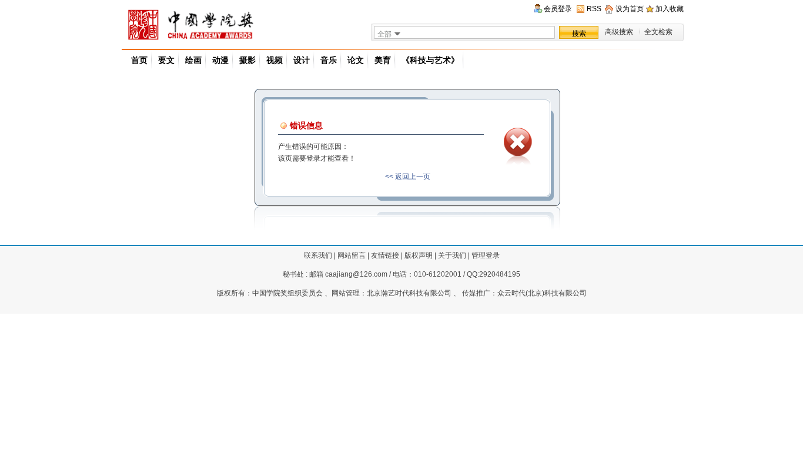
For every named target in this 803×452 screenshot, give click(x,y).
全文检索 (658, 32)
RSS (594, 9)
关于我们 (452, 255)
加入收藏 (669, 9)
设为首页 (629, 9)
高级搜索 (619, 32)
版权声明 (418, 255)
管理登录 (485, 255)
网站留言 (351, 255)
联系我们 (318, 255)
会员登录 (558, 9)
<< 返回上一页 (407, 176)
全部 (384, 34)
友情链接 (385, 255)
